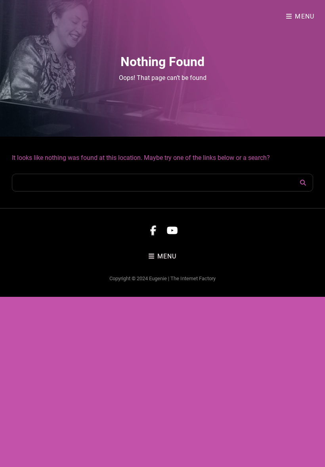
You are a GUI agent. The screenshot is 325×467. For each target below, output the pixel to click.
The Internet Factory (193, 278)
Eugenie (158, 278)
